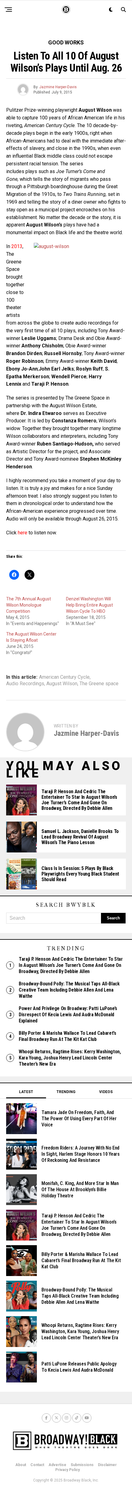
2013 (16, 246)
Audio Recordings (25, 683)
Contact (37, 1465)
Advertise (57, 1465)
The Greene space (99, 683)
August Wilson (61, 683)
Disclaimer (107, 1465)
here (22, 533)
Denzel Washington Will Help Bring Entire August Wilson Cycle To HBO (89, 605)
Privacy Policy (67, 1470)
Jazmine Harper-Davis (58, 87)
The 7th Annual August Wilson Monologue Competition (28, 605)
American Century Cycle (64, 677)
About (20, 1465)
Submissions (82, 1465)
